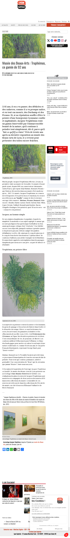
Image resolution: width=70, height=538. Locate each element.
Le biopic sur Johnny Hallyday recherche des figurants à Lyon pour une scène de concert (12, 501)
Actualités (5, 25)
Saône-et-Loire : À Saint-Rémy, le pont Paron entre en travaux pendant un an (56, 213)
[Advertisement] (24, 91)
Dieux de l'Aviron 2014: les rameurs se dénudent (12, 522)
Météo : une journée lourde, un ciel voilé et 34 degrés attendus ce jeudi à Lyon (57, 112)
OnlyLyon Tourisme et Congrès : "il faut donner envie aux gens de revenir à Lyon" (56, 219)
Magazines (58, 21)
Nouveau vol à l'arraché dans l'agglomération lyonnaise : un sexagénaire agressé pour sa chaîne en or (57, 226)
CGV (25, 529)
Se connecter (41, 21)
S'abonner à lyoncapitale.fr (58, 25)
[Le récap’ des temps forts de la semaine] (29, 504)
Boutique (64, 21)
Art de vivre (42, 25)
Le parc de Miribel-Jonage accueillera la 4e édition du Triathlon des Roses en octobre (57, 233)
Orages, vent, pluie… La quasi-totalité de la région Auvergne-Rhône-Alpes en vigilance (57, 106)
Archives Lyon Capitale (35, 532)
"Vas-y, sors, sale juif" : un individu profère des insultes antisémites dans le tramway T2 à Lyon (57, 99)
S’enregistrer (50, 21)
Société (13, 25)
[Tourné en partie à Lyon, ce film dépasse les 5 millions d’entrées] (29, 513)
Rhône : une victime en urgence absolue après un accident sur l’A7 (56, 84)
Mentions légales (18, 529)
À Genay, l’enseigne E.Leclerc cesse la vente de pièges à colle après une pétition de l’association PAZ (57, 91)
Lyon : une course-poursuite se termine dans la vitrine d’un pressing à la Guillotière (57, 206)
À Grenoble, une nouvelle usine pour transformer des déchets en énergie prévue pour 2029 (55, 240)
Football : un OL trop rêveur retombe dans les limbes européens (57, 194)
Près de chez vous (23, 25)
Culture (33, 25)
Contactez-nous (8, 529)
